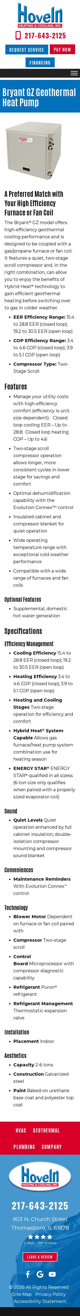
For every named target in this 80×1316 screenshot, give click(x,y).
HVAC (21, 1130)
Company (52, 1146)
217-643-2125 (40, 1205)
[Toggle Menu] (74, 73)
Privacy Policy (50, 1294)
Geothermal (46, 1130)
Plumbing (24, 1146)
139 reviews (46, 1243)
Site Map (22, 1294)
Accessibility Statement (40, 1301)
